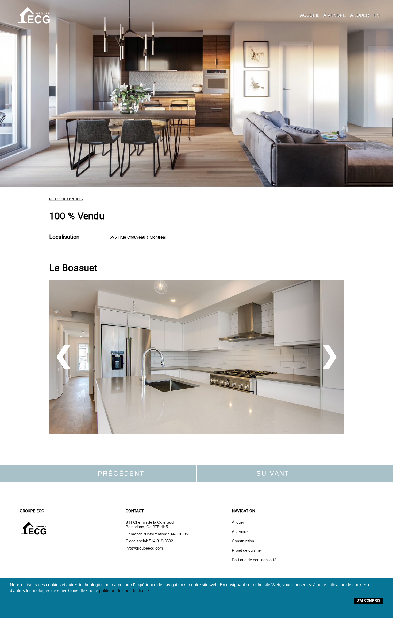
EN (376, 15)
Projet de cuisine (246, 550)
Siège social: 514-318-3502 (149, 541)
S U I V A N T (272, 473)
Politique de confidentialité (254, 559)
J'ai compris (368, 601)
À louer (238, 522)
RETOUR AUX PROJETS (66, 199)
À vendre (240, 531)
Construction (243, 541)
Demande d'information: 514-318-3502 (159, 534)
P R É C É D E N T (121, 473)
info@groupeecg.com (144, 548)
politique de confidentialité (124, 590)
